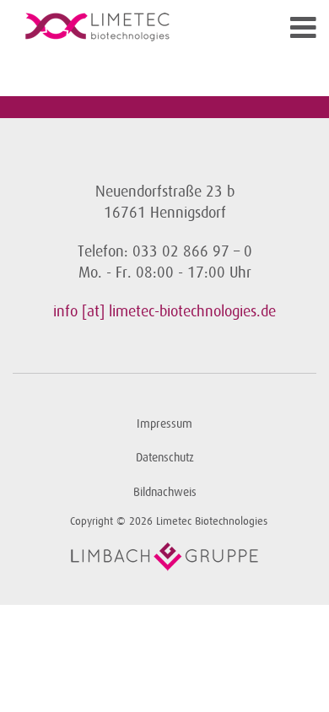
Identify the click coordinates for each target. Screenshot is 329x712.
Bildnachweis (165, 492)
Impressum (164, 424)
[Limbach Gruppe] (164, 556)
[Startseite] (126, 27)
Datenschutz (165, 457)
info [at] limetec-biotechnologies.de (164, 311)
